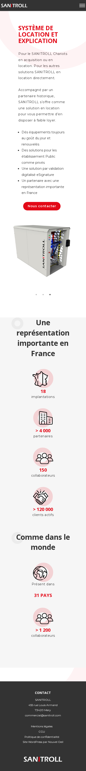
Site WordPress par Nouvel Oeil (43, 742)
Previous (5, 264)
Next (80, 264)
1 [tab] (36, 294)
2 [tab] (43, 294)
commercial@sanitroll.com (43, 715)
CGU (42, 731)
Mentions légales (42, 726)
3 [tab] (50, 294)
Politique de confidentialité (42, 737)
